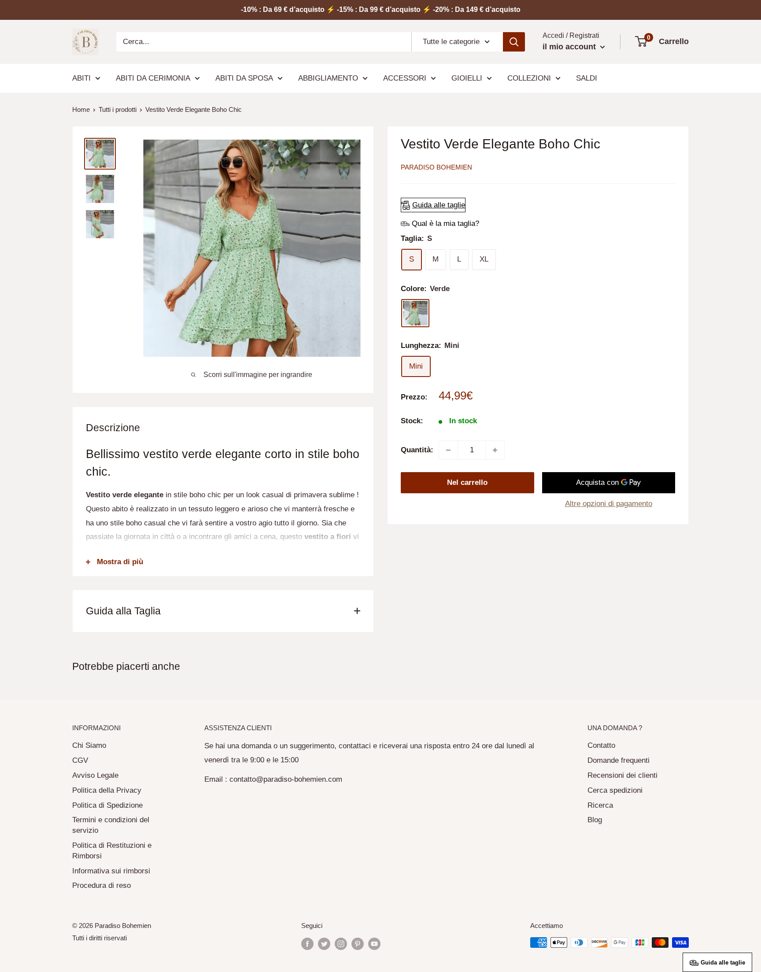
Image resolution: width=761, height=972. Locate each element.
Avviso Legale (95, 775)
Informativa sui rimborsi (111, 871)
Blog (594, 820)
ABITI (81, 78)
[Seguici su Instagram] (341, 943)
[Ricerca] (514, 42)
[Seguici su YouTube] (374, 943)
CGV (80, 760)
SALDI (586, 78)
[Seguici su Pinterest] (357, 943)
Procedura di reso (101, 885)
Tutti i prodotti (118, 109)
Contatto (601, 745)
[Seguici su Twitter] (324, 943)
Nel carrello (467, 482)
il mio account (570, 46)
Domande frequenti (618, 760)
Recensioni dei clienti (622, 775)
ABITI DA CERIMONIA (153, 78)
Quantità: (417, 450)
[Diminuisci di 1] (448, 450)
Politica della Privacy (106, 790)
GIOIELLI (466, 78)
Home (81, 109)
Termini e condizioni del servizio (110, 825)
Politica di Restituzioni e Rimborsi (111, 850)
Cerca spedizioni (615, 790)
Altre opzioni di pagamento (608, 503)
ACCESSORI (404, 78)
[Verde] (415, 313)
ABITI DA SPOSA (244, 78)
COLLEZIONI (529, 78)
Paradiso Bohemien (436, 167)
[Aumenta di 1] (495, 450)
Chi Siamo (89, 745)
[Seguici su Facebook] (307, 943)
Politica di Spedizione (107, 805)
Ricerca (600, 805)
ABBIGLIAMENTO (328, 78)
